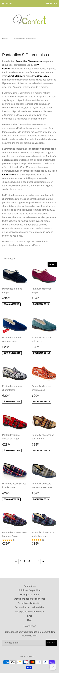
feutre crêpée (42, 76)
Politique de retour (29, 594)
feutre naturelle (10, 174)
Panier (53, 3)
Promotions (30, 586)
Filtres (52, 264)
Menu (9, 3)
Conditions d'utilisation (29, 603)
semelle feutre (14, 76)
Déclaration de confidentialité (29, 607)
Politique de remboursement (29, 611)
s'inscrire (51, 642)
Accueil (5, 39)
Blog (29, 620)
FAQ (29, 616)
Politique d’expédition (29, 590)
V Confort (30, 656)
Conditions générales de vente (29, 599)
